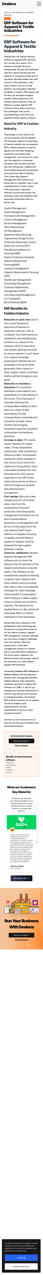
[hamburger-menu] (39, 4)
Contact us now (11, 719)
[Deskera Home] (9, 3)
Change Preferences (21, 1266)
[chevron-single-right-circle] (37, 842)
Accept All (21, 1257)
